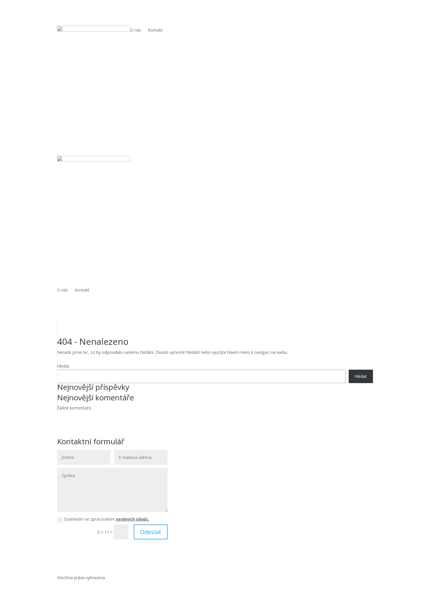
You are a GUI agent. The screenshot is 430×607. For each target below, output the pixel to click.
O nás (135, 30)
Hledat (63, 366)
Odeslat (150, 532)
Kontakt (155, 30)
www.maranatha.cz (196, 499)
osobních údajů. (132, 519)
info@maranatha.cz (199, 492)
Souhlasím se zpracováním (106, 519)
